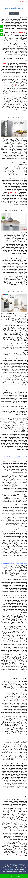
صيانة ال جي (24, 700)
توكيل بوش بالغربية (13, 192)
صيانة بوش (20, 855)
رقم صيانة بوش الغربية (19, 32)
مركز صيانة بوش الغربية (10, 85)
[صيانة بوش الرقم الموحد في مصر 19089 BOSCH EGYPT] (23, 3)
